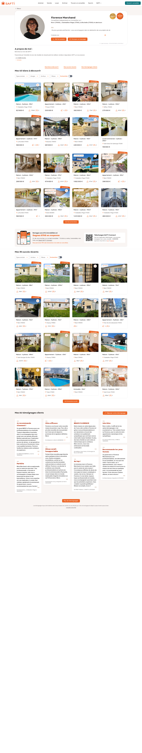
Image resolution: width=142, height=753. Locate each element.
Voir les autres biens (71, 222)
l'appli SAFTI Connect (45, 240)
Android (112, 240)
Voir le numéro (60, 39)
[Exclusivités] (70, 76)
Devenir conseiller (133, 3)
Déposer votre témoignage (116, 413)
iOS (108, 240)
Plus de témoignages (71, 501)
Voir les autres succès (71, 401)
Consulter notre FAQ (71, 507)
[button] (28, 92)
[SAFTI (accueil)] (8, 3)
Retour (19, 8)
